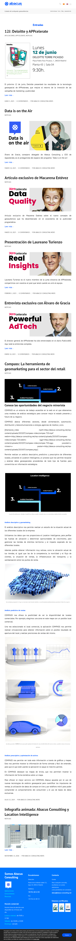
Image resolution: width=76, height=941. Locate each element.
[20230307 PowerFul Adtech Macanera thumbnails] (38, 199)
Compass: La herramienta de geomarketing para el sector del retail (35, 366)
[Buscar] (59, 4)
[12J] (38, 60)
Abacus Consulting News (43, 101)
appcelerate (20, 36)
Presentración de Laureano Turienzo (33, 241)
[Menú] (70, 4)
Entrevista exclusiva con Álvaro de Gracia (37, 302)
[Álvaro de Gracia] (38, 325)
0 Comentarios (22, 101)
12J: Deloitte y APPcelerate (26, 31)
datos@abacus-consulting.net (61, 893)
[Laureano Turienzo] (38, 264)
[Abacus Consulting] (14, 4)
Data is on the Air (18, 110)
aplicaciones (10, 36)
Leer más (8, 95)
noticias (29, 36)
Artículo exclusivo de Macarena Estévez (36, 177)
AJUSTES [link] (14, 936)
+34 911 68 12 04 (34, 892)
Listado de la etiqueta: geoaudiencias (16, 11)
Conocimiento (9, 894)
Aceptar (67, 935)
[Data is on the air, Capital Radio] (38, 135)
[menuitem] (59, 4)
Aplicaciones (9, 891)
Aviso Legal (36, 939)
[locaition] (38, 390)
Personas (8, 896)
